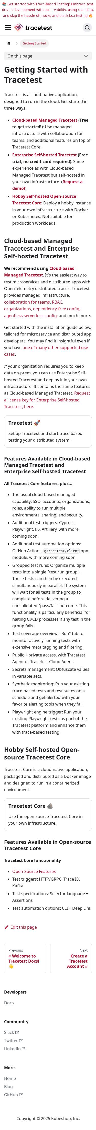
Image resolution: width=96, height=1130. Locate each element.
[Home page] (9, 43)
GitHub (11, 1095)
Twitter (11, 1040)
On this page (19, 56)
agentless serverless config (30, 315)
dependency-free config (56, 309)
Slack (9, 1032)
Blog (8, 1086)
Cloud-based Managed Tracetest (44, 120)
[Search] (87, 27)
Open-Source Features (34, 871)
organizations (17, 309)
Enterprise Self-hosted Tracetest (44, 155)
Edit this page (23, 927)
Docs (9, 1003)
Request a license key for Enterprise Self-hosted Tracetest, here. (47, 399)
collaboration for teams (27, 302)
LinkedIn (12, 1049)
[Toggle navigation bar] (8, 27)
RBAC (57, 302)
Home (10, 1078)
